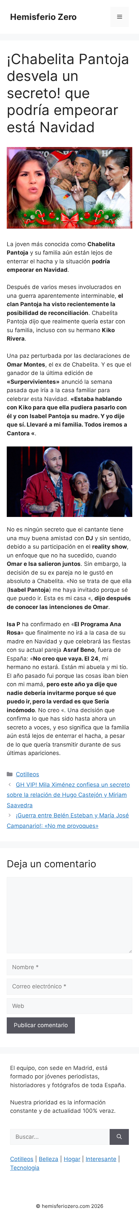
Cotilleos (27, 774)
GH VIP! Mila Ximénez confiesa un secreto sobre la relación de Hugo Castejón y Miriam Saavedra (68, 795)
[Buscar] (119, 1137)
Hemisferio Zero (43, 17)
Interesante (101, 1159)
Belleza (48, 1159)
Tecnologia (24, 1167)
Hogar (72, 1159)
